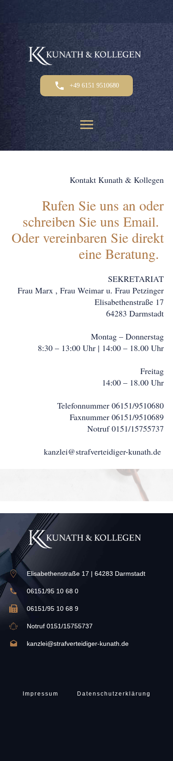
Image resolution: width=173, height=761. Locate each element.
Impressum (41, 694)
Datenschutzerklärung (114, 694)
